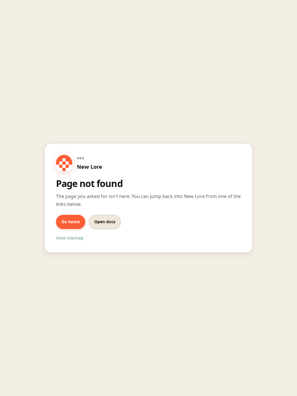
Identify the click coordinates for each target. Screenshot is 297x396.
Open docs (104, 221)
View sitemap (70, 238)
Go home (70, 221)
